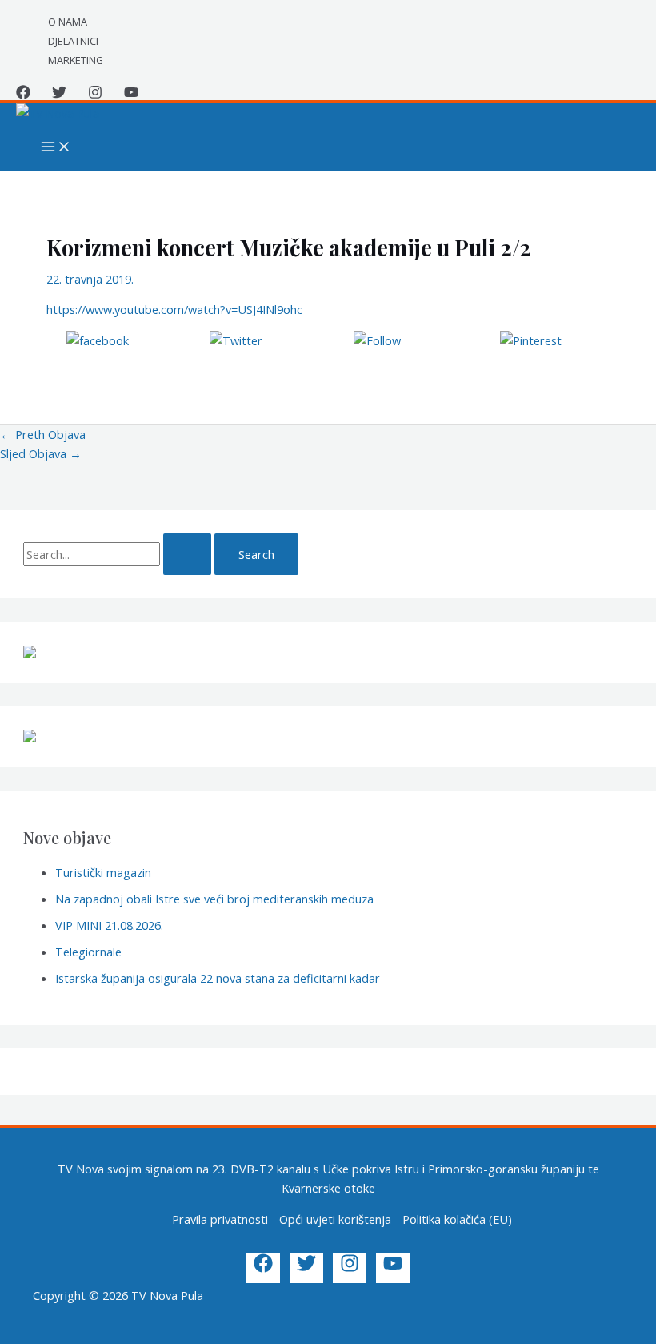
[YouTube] (131, 95)
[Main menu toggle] (56, 147)
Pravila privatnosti (220, 1219)
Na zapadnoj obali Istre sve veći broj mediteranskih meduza (214, 899)
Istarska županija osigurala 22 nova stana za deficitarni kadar (217, 978)
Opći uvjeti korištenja (335, 1219)
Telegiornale (88, 952)
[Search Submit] (187, 554)
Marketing (75, 60)
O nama (67, 21)
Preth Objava (43, 434)
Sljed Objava (41, 453)
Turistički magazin (103, 872)
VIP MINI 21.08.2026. (109, 925)
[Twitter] (59, 95)
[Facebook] (23, 95)
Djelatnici (73, 41)
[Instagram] (95, 95)
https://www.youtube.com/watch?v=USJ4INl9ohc (174, 309)
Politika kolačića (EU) (457, 1219)
